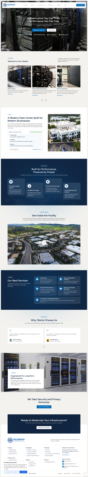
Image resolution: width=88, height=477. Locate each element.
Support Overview (30, 462)
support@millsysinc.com (70, 463)
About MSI (47, 449)
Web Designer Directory (50, 462)
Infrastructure (41, 5)
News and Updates (49, 455)
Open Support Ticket (31, 463)
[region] (15, 468)
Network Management (31, 453)
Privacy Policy (67, 473)
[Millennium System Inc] (9, 5)
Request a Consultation (44, 427)
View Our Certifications (44, 407)
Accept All (23, 472)
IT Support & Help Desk (31, 451)
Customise (8, 472)
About (65, 5)
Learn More (10, 94)
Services (32, 5)
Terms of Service (76, 473)
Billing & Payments (31, 465)
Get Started (80, 5)
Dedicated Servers (12, 451)
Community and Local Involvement (52, 453)
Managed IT (50, 5)
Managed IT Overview (31, 449)
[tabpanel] (25, 335)
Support (59, 5)
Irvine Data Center (12, 460)
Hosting (25, 5)
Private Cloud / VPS (13, 453)
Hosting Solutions (12, 449)
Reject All (16, 472)
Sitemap (60, 473)
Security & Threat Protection (33, 455)
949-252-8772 (67, 461)
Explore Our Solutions (39, 30)
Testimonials (48, 451)
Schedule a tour (36, 149)
